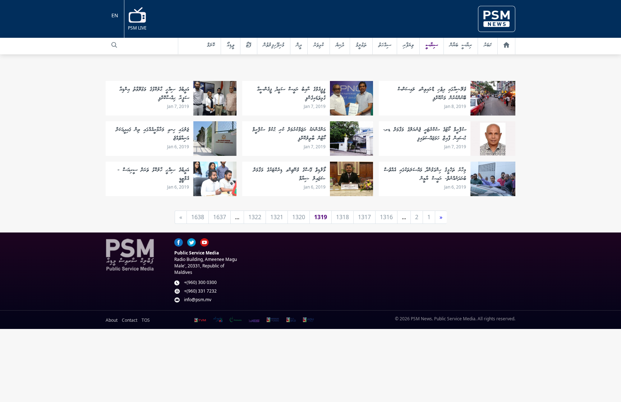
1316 (386, 217)
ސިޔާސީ (432, 45)
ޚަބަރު (488, 45)
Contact (129, 320)
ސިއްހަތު (384, 45)
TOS (146, 320)
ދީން (299, 45)
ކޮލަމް (211, 45)
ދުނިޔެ (340, 45)
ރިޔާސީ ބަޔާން (461, 45)
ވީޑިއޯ (230, 45)
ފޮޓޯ (248, 45)
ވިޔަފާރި (408, 45)
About (112, 320)
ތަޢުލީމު (361, 45)
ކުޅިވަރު (318, 45)
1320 (298, 217)
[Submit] (114, 45)
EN (114, 15)
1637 (219, 217)
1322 (254, 217)
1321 (276, 217)
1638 (197, 217)
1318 (342, 217)
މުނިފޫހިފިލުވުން (273, 45)
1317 (364, 217)
